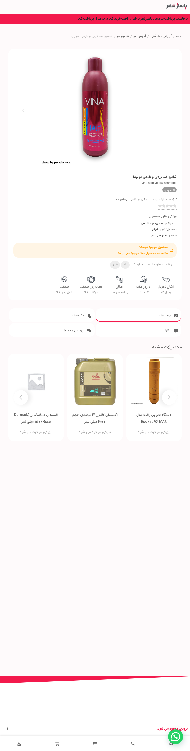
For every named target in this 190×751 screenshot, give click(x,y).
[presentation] (23, 111)
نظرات (167, 330)
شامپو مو (123, 36)
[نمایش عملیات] (7, 729)
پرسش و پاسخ (74, 330)
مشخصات (78, 315)
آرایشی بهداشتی (161, 36)
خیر (115, 264)
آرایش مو (139, 36)
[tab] (138, 315)
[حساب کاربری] (19, 743)
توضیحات (165, 315)
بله (125, 264)
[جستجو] (133, 743)
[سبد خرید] (57, 743)
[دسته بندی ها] (95, 743)
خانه (179, 36)
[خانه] (171, 743)
